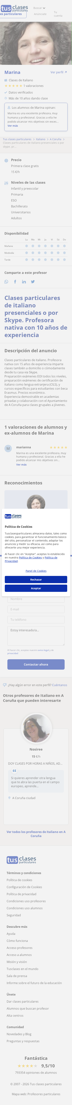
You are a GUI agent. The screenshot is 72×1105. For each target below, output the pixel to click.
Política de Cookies (30, 557)
